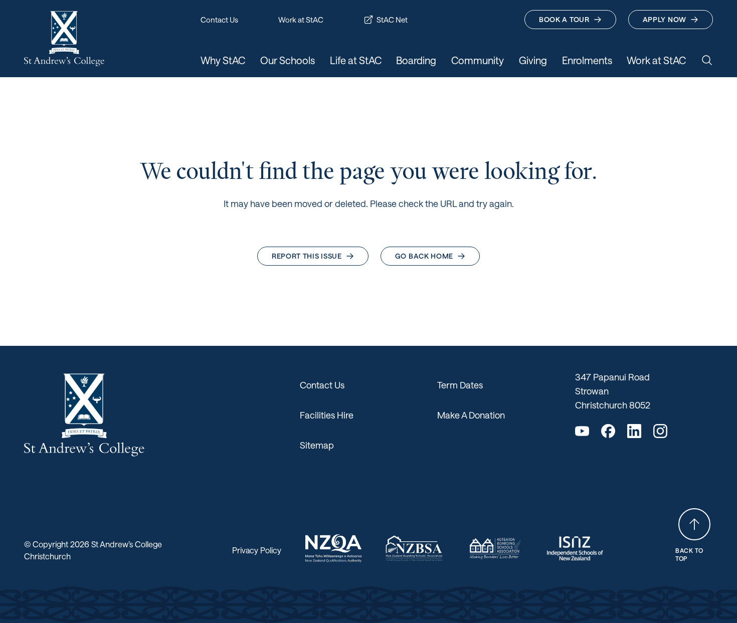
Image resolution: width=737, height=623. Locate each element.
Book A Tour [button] (564, 19)
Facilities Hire (326, 415)
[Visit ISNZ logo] (575, 548)
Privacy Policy (256, 550)
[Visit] (333, 548)
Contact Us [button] (219, 19)
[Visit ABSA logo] (494, 548)
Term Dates (460, 384)
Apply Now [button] (664, 19)
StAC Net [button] (392, 19)
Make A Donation (471, 415)
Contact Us (322, 384)
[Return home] (64, 38)
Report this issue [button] (307, 256)
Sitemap (317, 445)
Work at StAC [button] (300, 19)
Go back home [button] (424, 256)
